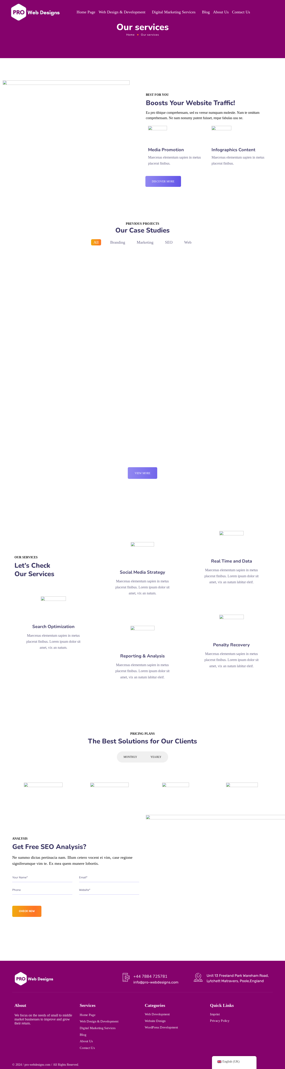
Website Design (155, 1020)
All (96, 242)
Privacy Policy (219, 1020)
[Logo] (35, 12)
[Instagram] (16, 1034)
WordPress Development (161, 1027)
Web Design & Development (122, 12)
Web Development (157, 1014)
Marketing (145, 242)
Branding (117, 242)
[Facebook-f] (24, 1034)
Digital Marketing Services (173, 12)
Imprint (215, 1014)
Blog (206, 12)
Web (187, 242)
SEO (169, 242)
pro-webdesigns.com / (38, 1064)
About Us (221, 12)
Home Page (86, 12)
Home (130, 35)
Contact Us (241, 12)
